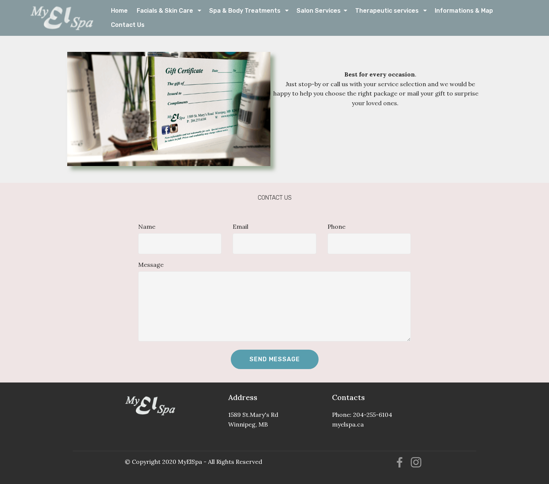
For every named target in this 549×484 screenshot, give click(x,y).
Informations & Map (464, 10)
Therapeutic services (388, 10)
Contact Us (135, 24)
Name (146, 226)
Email (240, 226)
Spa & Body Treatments (246, 10)
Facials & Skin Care (166, 10)
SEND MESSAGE (274, 359)
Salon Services (319, 10)
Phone (336, 226)
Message (151, 264)
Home (120, 10)
